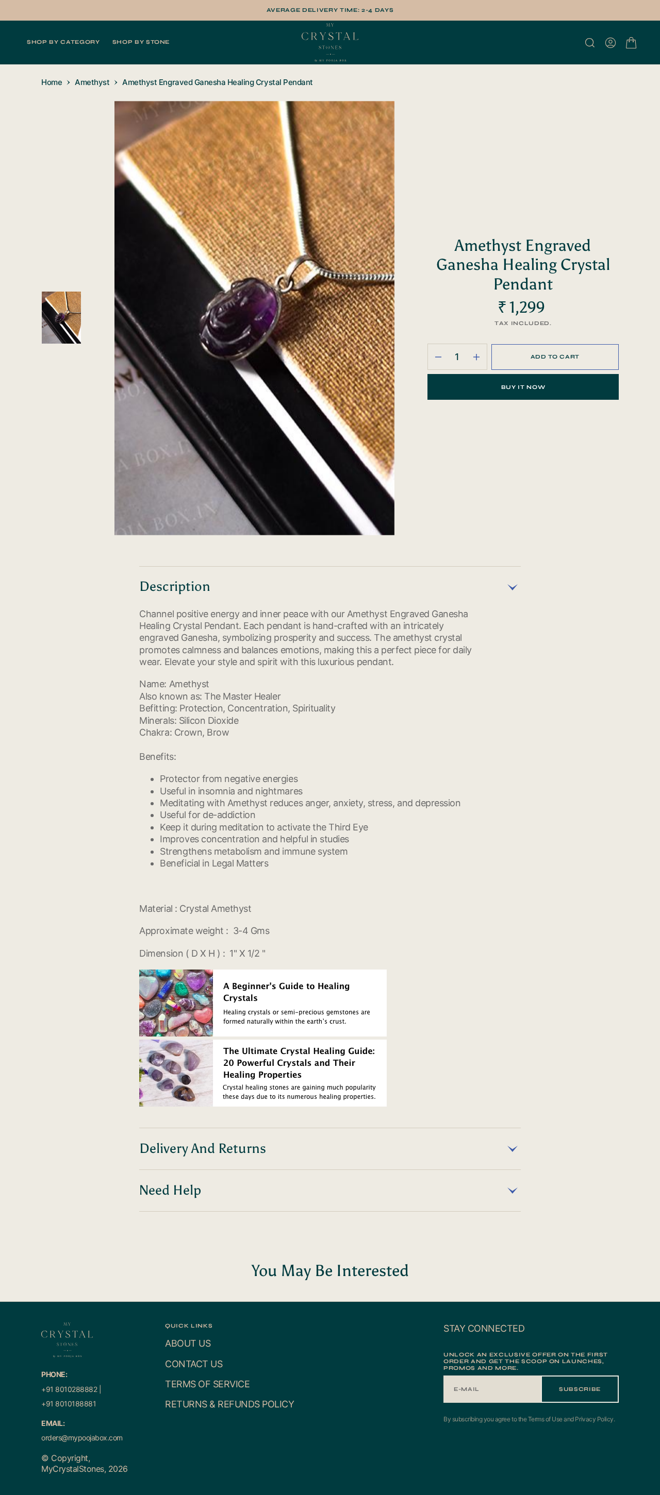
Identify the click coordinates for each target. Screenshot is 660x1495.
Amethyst (92, 82)
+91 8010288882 (69, 1389)
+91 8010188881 (68, 1403)
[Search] (590, 43)
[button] (610, 43)
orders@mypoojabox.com (82, 1437)
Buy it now (523, 387)
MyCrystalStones (72, 1469)
